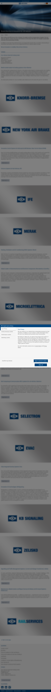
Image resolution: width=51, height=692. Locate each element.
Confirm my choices (7, 361)
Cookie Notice (38, 346)
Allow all (41, 365)
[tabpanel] (34, 339)
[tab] (8, 328)
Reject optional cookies (41, 361)
